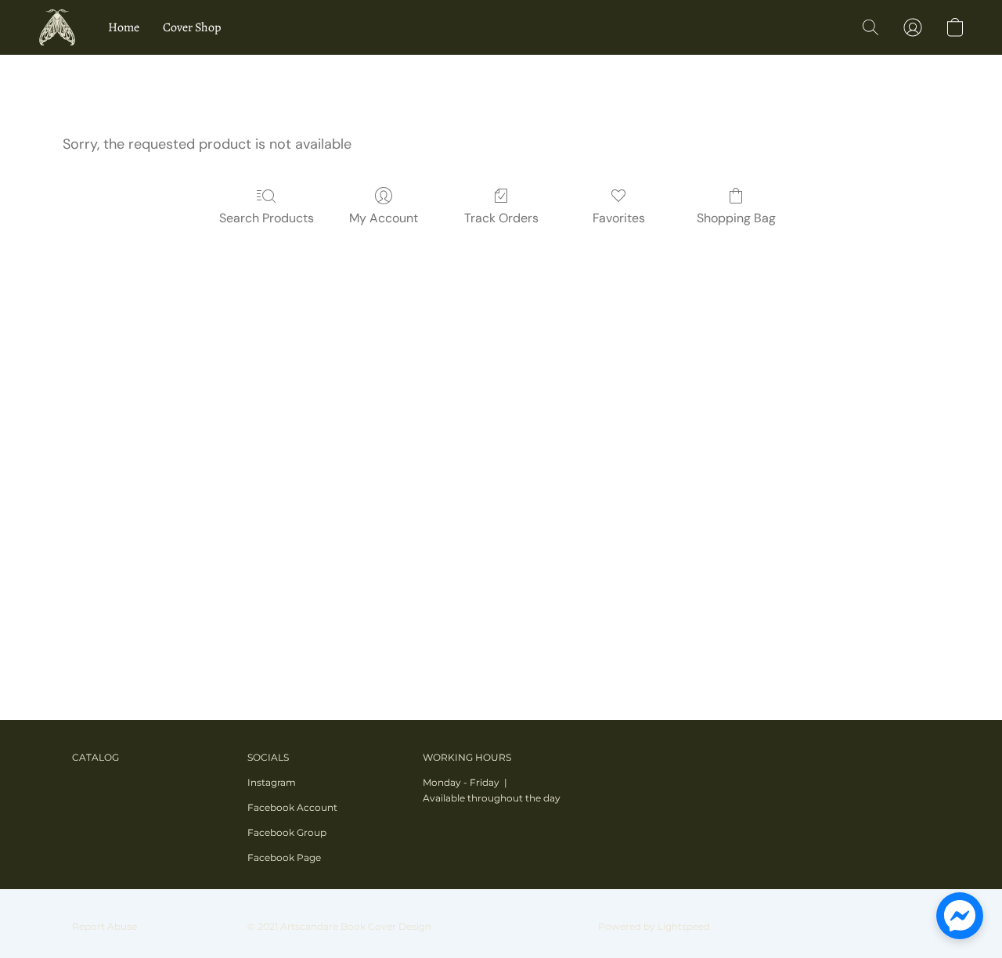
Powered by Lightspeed (654, 926)
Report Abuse (104, 926)
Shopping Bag (736, 218)
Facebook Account (292, 807)
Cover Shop (192, 27)
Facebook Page (284, 857)
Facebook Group (286, 832)
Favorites (619, 218)
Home (123, 27)
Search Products (266, 218)
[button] (57, 27)
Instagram (271, 782)
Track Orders (501, 218)
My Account (383, 218)
